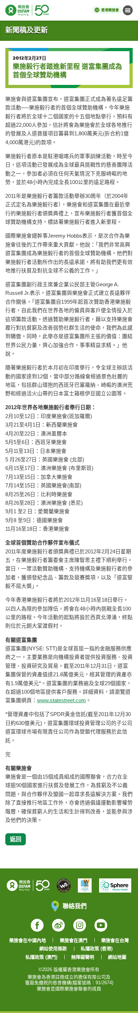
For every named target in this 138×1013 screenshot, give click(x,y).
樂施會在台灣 (115, 940)
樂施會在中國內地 (27, 940)
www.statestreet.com (61, 700)
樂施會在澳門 (73, 940)
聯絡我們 (75, 906)
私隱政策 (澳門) (41, 957)
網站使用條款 (53, 948)
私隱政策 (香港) (97, 948)
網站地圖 (117, 957)
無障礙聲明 (82, 957)
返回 (15, 839)
